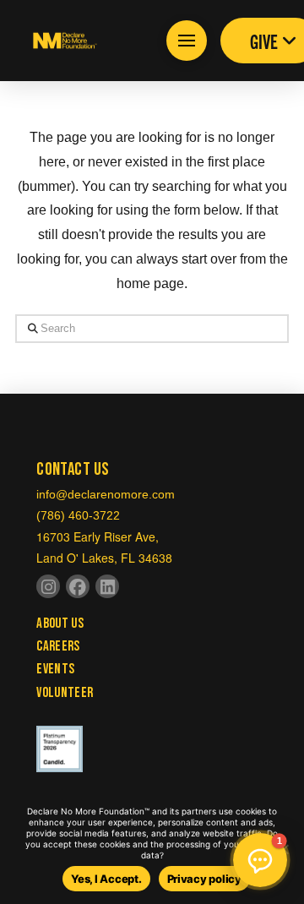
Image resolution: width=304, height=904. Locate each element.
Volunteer (64, 692)
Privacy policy (204, 878)
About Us (60, 623)
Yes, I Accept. (106, 878)
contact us (72, 469)
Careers (57, 646)
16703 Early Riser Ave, (97, 536)
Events (55, 669)
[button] (186, 40)
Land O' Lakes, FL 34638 (104, 557)
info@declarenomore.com (105, 494)
